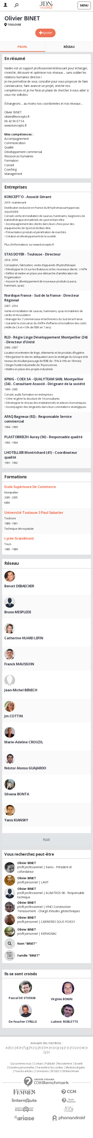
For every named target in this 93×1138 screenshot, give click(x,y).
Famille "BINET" (28, 955)
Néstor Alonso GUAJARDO (25, 768)
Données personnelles (21, 1067)
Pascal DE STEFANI (22, 998)
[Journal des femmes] (24, 1092)
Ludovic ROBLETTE (64, 1021)
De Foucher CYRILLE (23, 1021)
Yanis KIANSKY (16, 820)
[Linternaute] (24, 1101)
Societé (78, 1063)
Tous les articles (23, 1071)
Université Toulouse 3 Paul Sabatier (33, 512)
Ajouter (47, 33)
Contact (38, 1063)
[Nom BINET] (9, 943)
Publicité (50, 1063)
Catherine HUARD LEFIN (23, 638)
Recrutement (64, 1063)
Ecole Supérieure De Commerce (30, 486)
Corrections (41, 1071)
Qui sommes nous (20, 1063)
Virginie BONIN (61, 999)
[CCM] (68, 1092)
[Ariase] (24, 1117)
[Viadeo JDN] (68, 1109)
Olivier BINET (26, 863)
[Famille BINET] (9, 955)
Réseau (69, 47)
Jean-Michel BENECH (20, 690)
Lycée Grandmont (19, 538)
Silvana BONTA (16, 794)
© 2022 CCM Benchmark (65, 1071)
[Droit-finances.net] (68, 1100)
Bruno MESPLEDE (17, 612)
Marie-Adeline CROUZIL (23, 742)
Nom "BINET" (27, 943)
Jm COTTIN (13, 716)
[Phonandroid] (68, 1118)
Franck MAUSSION (19, 664)
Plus (46, 839)
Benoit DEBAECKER (19, 586)
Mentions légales (75, 1067)
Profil (22, 47)
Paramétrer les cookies (50, 1067)
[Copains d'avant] (24, 1109)
